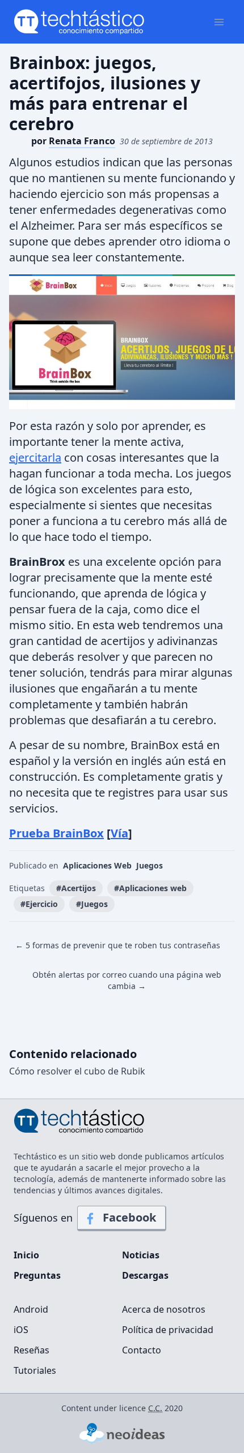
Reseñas (31, 1350)
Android (31, 1309)
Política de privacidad (167, 1329)
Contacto (141, 1350)
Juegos (149, 865)
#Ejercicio (39, 904)
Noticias (140, 1255)
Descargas (145, 1275)
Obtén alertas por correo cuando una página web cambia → (126, 980)
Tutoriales (35, 1370)
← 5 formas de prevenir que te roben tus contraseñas (117, 945)
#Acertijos (76, 888)
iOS (21, 1329)
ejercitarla (35, 457)
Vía (119, 833)
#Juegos (92, 904)
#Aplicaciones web (150, 888)
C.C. (155, 1408)
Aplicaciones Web (97, 865)
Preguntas (37, 1275)
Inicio (26, 1255)
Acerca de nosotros (163, 1309)
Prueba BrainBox (56, 833)
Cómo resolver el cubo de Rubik (77, 1071)
